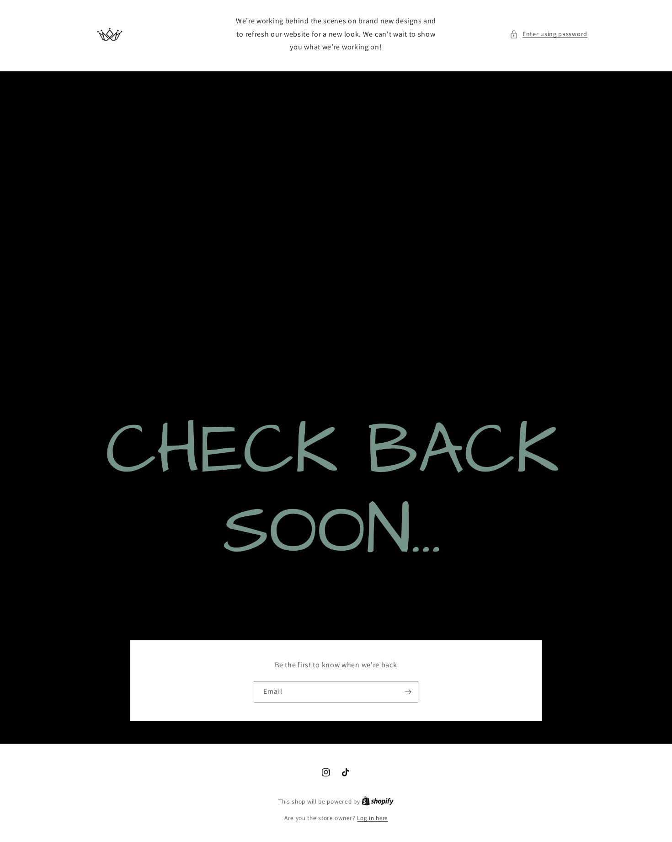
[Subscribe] (408, 692)
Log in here (372, 818)
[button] (548, 34)
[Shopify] (378, 801)
